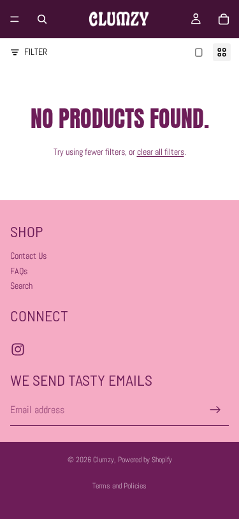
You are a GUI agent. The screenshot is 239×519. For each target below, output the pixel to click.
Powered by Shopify (145, 460)
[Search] (42, 19)
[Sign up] (215, 410)
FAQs (18, 270)
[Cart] (224, 19)
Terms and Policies (119, 486)
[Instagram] (17, 348)
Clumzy (103, 460)
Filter (35, 51)
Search (21, 285)
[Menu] (14, 19)
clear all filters (160, 151)
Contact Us (28, 255)
